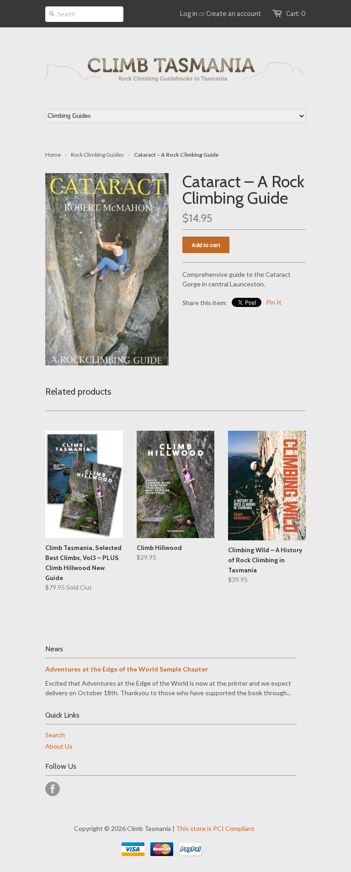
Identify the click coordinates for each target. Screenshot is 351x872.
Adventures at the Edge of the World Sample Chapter (126, 669)
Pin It (274, 302)
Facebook (52, 789)
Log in (188, 14)
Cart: (296, 14)
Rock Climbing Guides (97, 154)
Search (55, 735)
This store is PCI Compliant (215, 828)
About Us (59, 746)
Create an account (233, 14)
